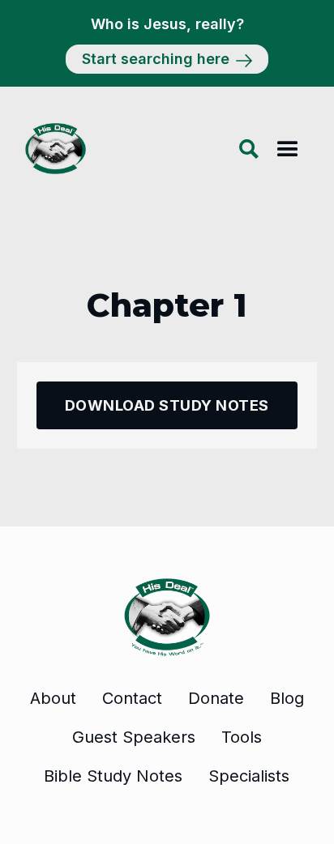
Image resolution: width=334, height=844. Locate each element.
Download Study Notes (167, 405)
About (53, 698)
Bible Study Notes (113, 776)
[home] (51, 148)
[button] (287, 148)
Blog (287, 698)
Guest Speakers (133, 737)
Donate (216, 698)
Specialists (248, 776)
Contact (132, 698)
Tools (241, 737)
